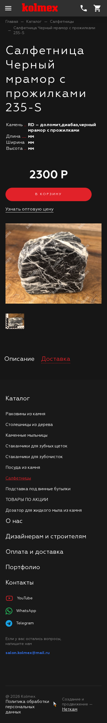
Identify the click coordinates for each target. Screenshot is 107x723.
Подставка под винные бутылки (38, 489)
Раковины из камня (25, 414)
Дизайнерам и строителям (45, 537)
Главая (11, 22)
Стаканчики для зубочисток (34, 457)
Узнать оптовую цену (29, 209)
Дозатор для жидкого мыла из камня (43, 510)
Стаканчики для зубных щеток (36, 446)
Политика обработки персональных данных (27, 707)
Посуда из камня (22, 468)
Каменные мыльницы (26, 435)
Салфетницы (62, 22)
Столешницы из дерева (29, 425)
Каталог (34, 22)
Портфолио (22, 567)
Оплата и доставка (34, 552)
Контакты (19, 583)
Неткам (69, 709)
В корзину (48, 194)
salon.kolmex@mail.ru (27, 653)
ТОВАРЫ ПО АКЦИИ (26, 500)
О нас (14, 521)
